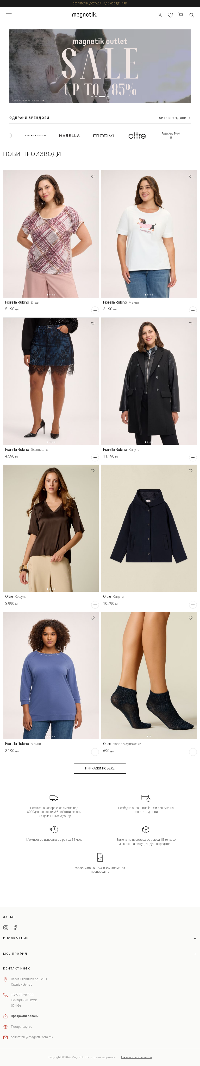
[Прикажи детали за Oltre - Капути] (149, 528)
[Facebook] (15, 928)
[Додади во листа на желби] (92, 176)
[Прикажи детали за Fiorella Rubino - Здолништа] (51, 381)
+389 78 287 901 (23, 995)
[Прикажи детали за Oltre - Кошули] (51, 528)
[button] (92, 96)
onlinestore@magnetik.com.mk (32, 1037)
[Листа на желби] (170, 15)
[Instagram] (5, 928)
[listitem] (37, 135)
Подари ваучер (21, 1027)
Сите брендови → (175, 118)
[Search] (191, 15)
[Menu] (9, 15)
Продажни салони (25, 1016)
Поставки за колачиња (136, 1057)
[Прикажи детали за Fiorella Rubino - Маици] (149, 234)
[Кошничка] (181, 15)
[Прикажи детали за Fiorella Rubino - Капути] (149, 381)
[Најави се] (160, 15)
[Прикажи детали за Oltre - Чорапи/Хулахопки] (149, 675)
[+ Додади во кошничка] (95, 310)
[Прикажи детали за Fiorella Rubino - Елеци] (51, 234)
